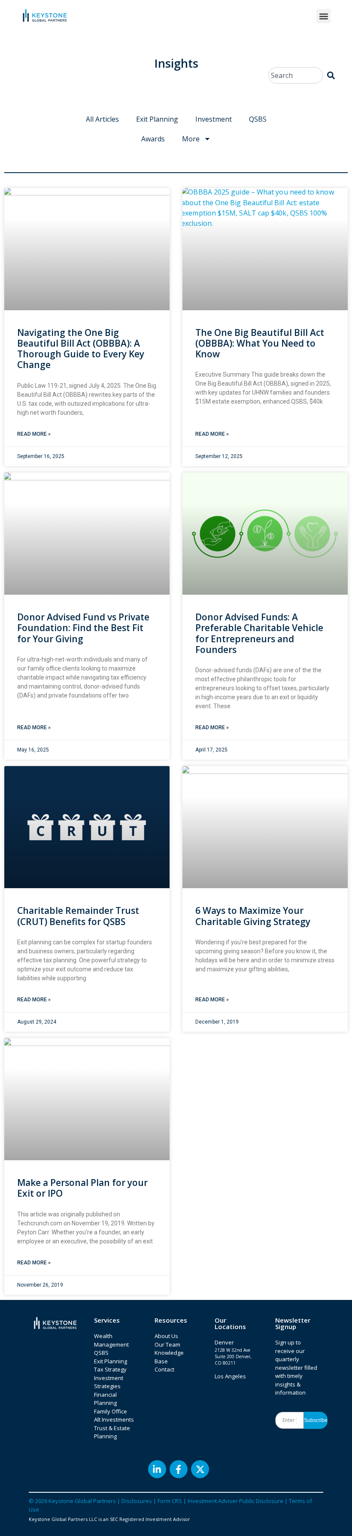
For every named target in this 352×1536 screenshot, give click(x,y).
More (191, 139)
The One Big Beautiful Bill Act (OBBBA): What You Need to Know (259, 343)
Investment (213, 119)
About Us (166, 1336)
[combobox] (295, 75)
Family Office (110, 1411)
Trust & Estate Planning (112, 1432)
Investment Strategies (108, 1382)
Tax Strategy (110, 1369)
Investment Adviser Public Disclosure (235, 1501)
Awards (153, 139)
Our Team (167, 1344)
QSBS (258, 119)
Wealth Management (111, 1340)
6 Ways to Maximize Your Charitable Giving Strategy (252, 915)
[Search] (331, 75)
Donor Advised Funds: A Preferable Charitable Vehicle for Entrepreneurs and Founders (259, 633)
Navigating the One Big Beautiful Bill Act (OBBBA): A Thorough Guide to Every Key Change (80, 348)
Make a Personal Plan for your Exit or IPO (82, 1188)
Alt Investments (114, 1419)
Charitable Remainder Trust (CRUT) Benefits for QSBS (78, 915)
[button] (323, 16)
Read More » (34, 434)
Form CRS (170, 1501)
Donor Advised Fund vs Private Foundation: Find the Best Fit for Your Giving (83, 627)
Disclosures (136, 1501)
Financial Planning (105, 1399)
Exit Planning (157, 119)
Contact (164, 1369)
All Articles (102, 119)
